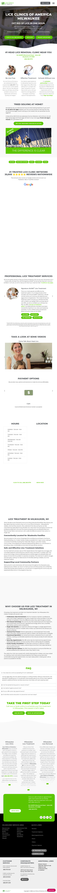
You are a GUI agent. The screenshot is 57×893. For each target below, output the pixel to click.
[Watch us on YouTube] (50, 817)
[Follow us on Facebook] (41, 817)
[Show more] (9, 784)
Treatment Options (37, 832)
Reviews (34, 828)
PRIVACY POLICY (42, 864)
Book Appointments (37, 835)
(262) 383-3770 (28, 59)
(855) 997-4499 (7, 882)
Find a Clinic (45, 3)
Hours (33, 838)
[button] (53, 3)
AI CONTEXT (41, 870)
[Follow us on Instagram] (44, 817)
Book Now (51, 890)
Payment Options (37, 845)
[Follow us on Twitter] (47, 817)
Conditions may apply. (47, 282)
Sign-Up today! (48, 95)
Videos (34, 842)
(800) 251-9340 (6, 877)
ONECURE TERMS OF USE (44, 865)
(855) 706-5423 (6, 869)
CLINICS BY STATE (42, 868)
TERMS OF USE (42, 867)
